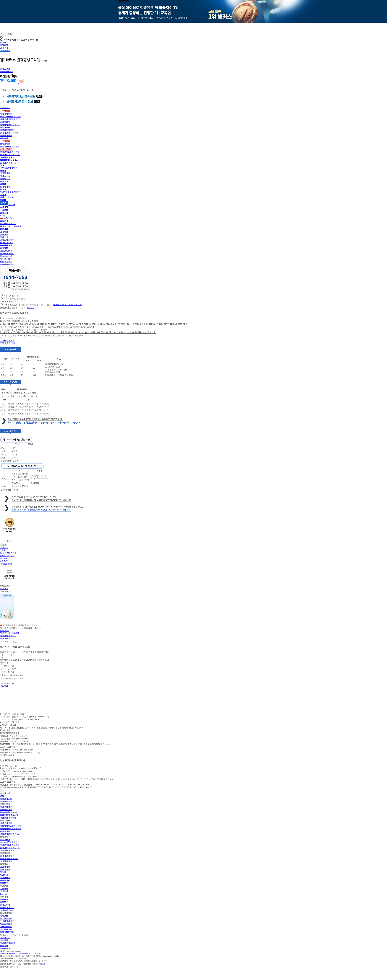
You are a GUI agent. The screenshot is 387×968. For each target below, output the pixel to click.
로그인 (3, 42)
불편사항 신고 (6, 948)
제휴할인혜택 (6, 564)
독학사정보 (5, 880)
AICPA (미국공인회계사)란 (11, 192)
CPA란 (3, 872)
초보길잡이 (5, 111)
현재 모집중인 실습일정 (10, 226)
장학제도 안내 (6, 801)
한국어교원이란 (7, 130)
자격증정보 (5, 878)
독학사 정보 (5, 179)
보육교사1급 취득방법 (9, 152)
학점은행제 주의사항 (9, 815)
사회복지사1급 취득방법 (10, 119)
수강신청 (4, 210)
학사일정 (4, 248)
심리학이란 (5, 187)
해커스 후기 (5, 237)
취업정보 (4, 234)
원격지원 (4, 547)
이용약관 (4, 940)
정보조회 (42, 964)
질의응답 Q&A (6, 243)
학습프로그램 (6, 256)
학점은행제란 (6, 807)
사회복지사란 (6, 114)
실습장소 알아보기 (8, 223)
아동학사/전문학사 (8, 157)
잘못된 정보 (9, 666)
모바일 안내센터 (7, 556)
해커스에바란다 (7, 240)
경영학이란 (5, 173)
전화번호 (4, 308)
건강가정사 (5, 122)
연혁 (2, 796)
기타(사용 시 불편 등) (13, 675)
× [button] (0, 623)
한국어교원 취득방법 (9, 133)
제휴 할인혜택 (6, 262)
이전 (3, 34)
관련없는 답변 (10, 669)
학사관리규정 (6, 799)
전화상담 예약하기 (8, 638)
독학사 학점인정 (7, 340)
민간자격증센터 (7, 264)
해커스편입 (5, 69)
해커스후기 (5, 905)
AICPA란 (4, 875)
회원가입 (4, 45)
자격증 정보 (5, 176)
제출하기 (4, 686)
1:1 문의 (3, 215)
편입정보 (4, 883)
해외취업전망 (6, 135)
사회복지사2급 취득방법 (10, 116)
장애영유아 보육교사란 (10, 154)
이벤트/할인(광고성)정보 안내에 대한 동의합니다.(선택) (28, 305)
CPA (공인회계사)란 (8, 168)
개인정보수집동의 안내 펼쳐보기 (67, 305)
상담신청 (30, 308)
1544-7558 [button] (4, 630)
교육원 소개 (5, 937)
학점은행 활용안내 (8, 818)
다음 (10, 34)
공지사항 (4, 232)
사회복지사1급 (6, 71)
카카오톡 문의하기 (8, 636)
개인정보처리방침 (8, 943)
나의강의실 (5, 50)
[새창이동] (15, 293)
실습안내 (4, 221)
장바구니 (4, 48)
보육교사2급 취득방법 (9, 146)
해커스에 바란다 (7, 907)
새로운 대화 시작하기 (9, 633)
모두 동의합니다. (11, 295)
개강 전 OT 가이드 (8, 553)
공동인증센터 (6, 251)
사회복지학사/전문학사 (10, 125)
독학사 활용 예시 (7, 343)
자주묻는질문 (6, 259)
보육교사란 (5, 144)
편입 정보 (4, 181)
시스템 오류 (9, 672)
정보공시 (4, 946)
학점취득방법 (6, 809)
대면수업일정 (6, 149)
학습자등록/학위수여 (9, 812)
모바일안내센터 (7, 253)
